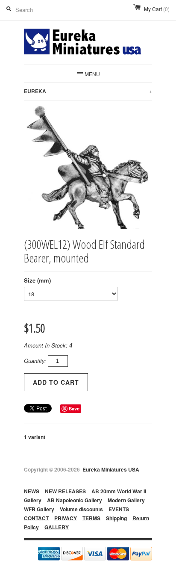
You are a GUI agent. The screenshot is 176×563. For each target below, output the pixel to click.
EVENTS (119, 509)
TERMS (91, 518)
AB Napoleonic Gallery (74, 500)
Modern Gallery (126, 500)
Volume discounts (81, 509)
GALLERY (56, 527)
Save (74, 408)
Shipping (116, 518)
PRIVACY (65, 518)
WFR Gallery (39, 509)
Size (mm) (37, 280)
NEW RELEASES (65, 491)
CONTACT (36, 518)
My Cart (157, 8)
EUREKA (88, 91)
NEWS (31, 491)
